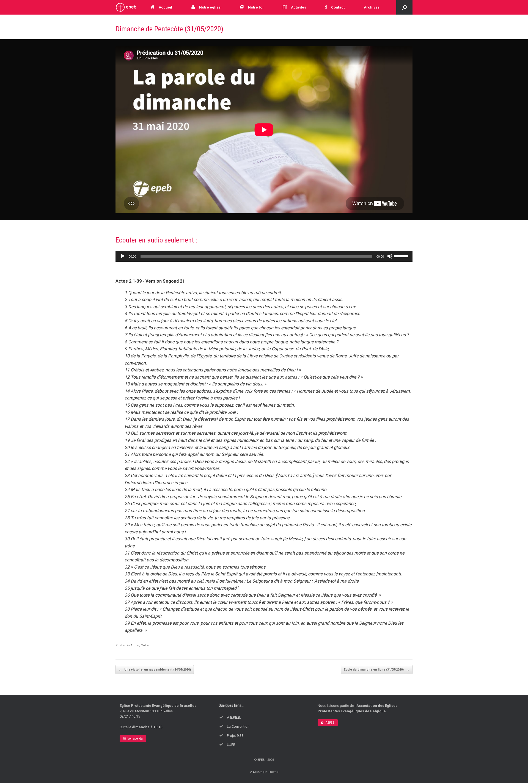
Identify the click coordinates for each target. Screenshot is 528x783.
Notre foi (255, 7)
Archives (372, 7)
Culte (145, 645)
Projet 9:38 (235, 736)
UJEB (231, 745)
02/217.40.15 (130, 716)
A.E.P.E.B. (234, 717)
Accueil (165, 7)
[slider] (402, 256)
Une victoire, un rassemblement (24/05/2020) (155, 669)
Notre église (210, 7)
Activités (298, 7)
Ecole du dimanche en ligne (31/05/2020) (376, 669)
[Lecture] (122, 256)
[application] (264, 256)
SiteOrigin (260, 772)
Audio (135, 645)
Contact (338, 7)
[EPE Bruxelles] (126, 7)
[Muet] (390, 256)
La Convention (238, 726)
